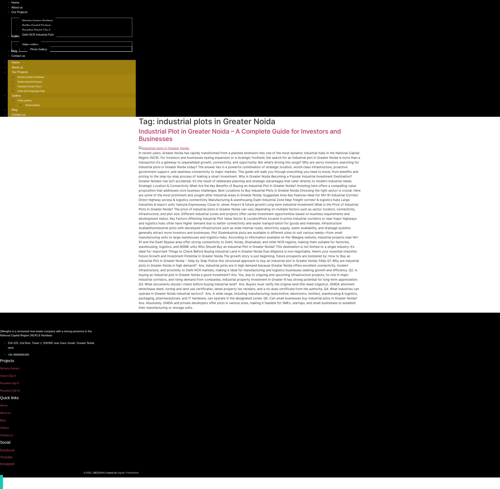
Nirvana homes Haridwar (31, 77)
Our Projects (20, 72)
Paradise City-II (9, 383)
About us (17, 67)
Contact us (19, 114)
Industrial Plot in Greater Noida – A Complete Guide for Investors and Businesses (240, 135)
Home (16, 62)
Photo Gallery (32, 105)
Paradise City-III (10, 390)
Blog (14, 109)
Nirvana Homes (9, 368)
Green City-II (8, 375)
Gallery (16, 95)
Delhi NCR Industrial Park (31, 91)
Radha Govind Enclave (30, 81)
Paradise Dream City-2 (30, 86)
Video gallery (25, 100)
